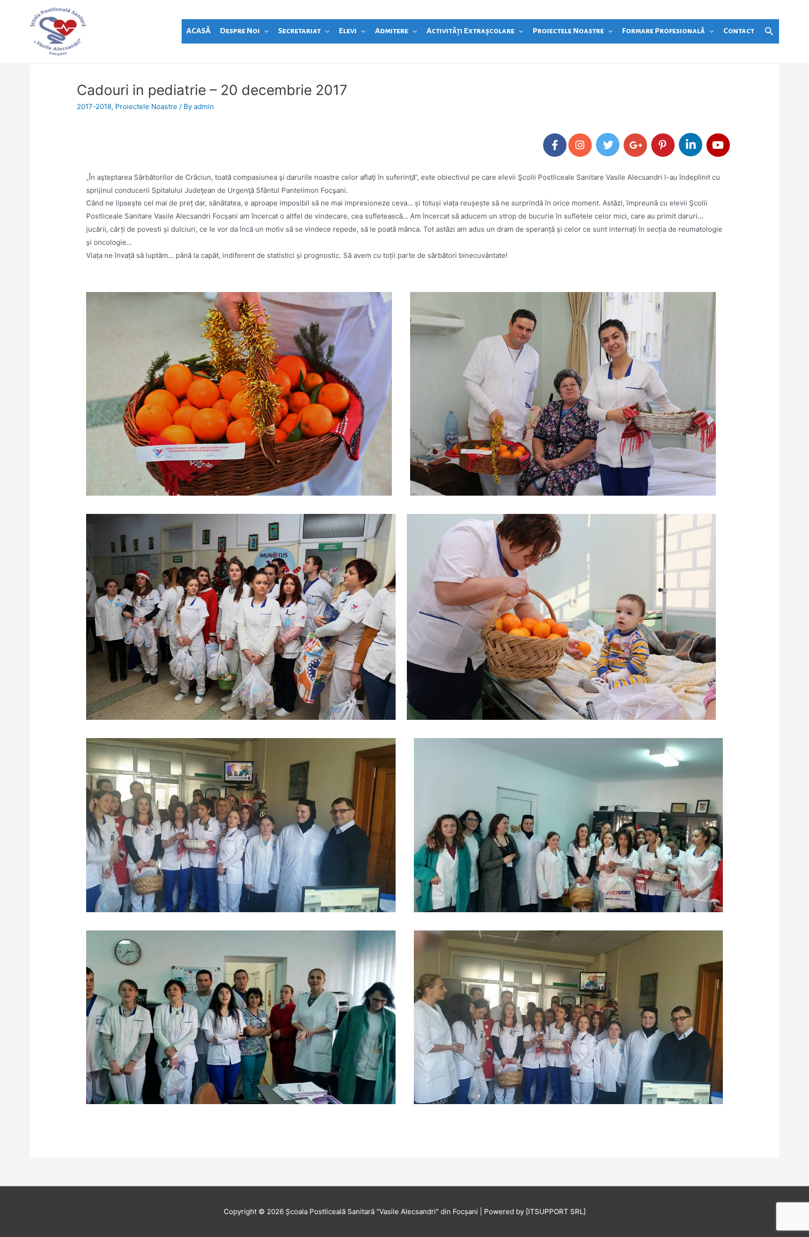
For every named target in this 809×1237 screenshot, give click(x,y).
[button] (769, 31)
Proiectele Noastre (146, 106)
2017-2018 (94, 106)
